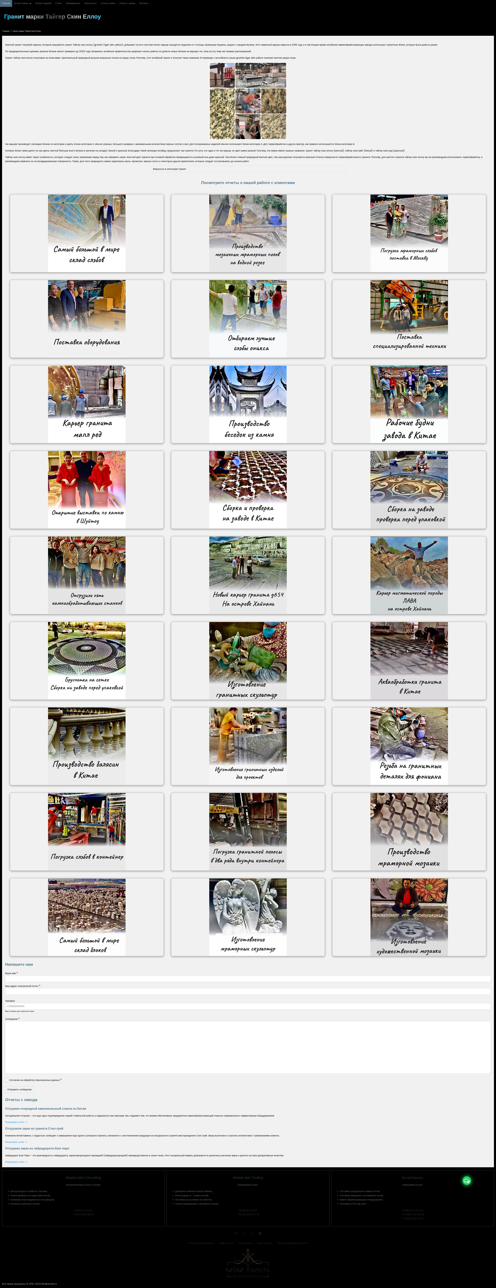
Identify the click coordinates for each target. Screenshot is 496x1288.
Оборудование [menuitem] (73, 3)
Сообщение (11, 1019)
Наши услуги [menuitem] (90, 3)
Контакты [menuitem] (143, 3)
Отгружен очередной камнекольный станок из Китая (45, 1108)
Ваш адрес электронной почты (21, 986)
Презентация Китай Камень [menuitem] (201, 1243)
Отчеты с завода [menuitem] (127, 3)
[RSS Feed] (260, 1234)
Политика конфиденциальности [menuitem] (292, 1243)
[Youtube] (252, 1234)
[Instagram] (244, 1234)
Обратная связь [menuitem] (264, 1243)
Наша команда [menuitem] (245, 1243)
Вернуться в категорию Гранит (169, 169)
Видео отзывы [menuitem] (226, 1243)
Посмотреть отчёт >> (16, 1122)
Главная (5, 31)
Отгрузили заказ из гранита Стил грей (34, 1128)
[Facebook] (236, 1234)
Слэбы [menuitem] (58, 3)
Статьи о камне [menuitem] (108, 3)
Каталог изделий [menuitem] (43, 3)
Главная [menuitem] (6, 3)
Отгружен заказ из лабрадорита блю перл (37, 1148)
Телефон (10, 1001)
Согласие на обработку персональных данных (34, 1080)
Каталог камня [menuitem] (21, 3)
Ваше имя (10, 973)
